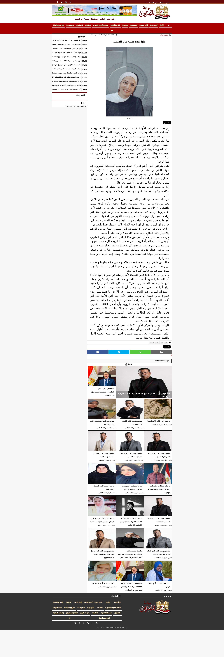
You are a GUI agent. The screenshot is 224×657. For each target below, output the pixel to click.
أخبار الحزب (133, 25)
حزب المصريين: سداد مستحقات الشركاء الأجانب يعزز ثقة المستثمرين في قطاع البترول (54, 40)
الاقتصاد (88, 25)
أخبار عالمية (143, 25)
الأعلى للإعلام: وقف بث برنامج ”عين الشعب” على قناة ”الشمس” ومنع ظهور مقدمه (53, 57)
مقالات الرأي (164, 35)
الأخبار (162, 25)
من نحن (167, 596)
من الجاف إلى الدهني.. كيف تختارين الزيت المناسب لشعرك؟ (61, 52)
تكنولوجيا (79, 25)
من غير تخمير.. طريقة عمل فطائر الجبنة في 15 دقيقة (63, 48)
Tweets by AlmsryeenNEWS (76, 106)
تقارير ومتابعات (58, 25)
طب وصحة (70, 25)
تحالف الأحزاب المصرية (100, 25)
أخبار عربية (153, 25)
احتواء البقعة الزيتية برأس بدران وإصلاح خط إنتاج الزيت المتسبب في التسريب (56, 65)
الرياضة (125, 25)
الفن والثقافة (115, 25)
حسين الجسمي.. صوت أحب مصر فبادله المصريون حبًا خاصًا (63, 44)
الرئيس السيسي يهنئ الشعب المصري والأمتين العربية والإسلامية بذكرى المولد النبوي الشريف (50, 61)
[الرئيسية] (168, 25)
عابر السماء (153, 342)
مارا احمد (163, 342)
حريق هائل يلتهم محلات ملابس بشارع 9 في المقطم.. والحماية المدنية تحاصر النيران (54, 69)
